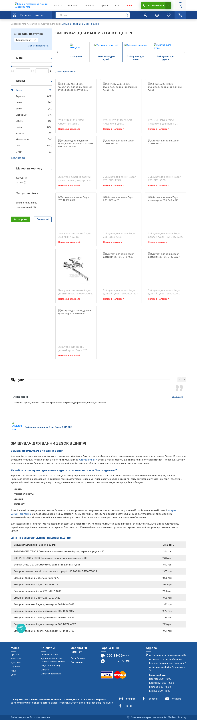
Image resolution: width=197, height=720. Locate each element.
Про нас (15, 654)
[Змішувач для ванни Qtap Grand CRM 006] (17, 427)
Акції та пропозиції (51, 665)
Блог (13, 674)
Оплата (45, 669)
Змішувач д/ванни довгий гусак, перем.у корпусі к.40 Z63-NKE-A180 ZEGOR (75, 178)
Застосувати (20, 219)
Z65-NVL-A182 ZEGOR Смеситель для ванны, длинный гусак (162, 122)
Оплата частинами (51, 673)
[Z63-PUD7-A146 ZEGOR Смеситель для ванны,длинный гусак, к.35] (120, 98)
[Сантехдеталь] (31, 5)
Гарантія (15, 666)
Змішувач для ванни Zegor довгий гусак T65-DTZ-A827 (120, 292)
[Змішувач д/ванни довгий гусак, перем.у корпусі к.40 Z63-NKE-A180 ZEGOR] (76, 155)
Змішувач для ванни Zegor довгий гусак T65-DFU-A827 (76, 292)
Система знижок (49, 654)
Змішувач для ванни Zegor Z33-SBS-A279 (119, 178)
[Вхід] (145, 15)
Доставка (16, 662)
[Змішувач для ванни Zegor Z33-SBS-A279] (120, 155)
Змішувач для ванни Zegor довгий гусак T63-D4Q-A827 (165, 235)
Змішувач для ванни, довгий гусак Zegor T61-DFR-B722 (73, 348)
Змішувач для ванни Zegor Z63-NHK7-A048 (74, 235)
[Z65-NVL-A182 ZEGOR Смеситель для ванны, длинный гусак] (165, 98)
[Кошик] (180, 15)
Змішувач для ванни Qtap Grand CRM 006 (48, 427)
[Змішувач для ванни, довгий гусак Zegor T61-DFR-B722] (76, 325)
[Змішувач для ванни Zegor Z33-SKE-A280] (165, 155)
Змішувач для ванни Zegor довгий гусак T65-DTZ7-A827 (164, 292)
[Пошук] (126, 15)
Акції (13, 670)
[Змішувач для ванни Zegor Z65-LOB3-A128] (120, 212)
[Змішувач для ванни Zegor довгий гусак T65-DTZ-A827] (120, 268)
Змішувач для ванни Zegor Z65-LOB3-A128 (119, 235)
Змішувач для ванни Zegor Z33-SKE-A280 (164, 178)
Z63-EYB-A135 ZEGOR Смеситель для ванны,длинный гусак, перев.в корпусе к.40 (72, 122)
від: (12, 70)
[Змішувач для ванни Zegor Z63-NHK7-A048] (76, 212)
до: (32, 70)
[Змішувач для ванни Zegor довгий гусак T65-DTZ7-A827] (165, 268)
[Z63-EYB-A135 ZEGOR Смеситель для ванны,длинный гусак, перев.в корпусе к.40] (76, 98)
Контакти (16, 658)
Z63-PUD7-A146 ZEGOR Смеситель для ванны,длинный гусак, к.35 (120, 122)
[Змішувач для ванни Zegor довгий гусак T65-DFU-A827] (76, 268)
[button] (21, 628)
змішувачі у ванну (88, 459)
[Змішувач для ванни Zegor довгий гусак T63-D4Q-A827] (165, 212)
